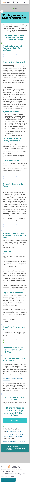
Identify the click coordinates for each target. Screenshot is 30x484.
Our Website (15, 420)
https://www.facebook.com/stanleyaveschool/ (14, 441)
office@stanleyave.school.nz (13, 431)
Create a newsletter (8, 480)
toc (2, 12)
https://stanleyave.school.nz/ (15, 433)
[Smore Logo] (7, 2)
